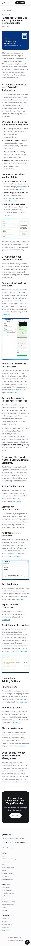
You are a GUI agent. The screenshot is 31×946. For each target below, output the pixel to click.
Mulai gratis (20, 2)
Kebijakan (4, 921)
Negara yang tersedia (8, 904)
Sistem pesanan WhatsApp (9, 859)
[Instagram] (7, 847)
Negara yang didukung (8, 901)
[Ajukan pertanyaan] (27, 942)
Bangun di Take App (7, 873)
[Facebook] (3, 847)
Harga (3, 864)
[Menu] (27, 2)
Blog (3, 899)
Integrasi (4, 870)
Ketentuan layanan (7, 924)
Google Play (21, 842)
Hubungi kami (5, 930)
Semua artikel (8, 10)
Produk (4, 856)
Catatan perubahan (7, 879)
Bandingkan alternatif (8, 893)
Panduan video (6, 896)
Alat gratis (4, 910)
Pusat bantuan (6, 887)
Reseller (4, 907)
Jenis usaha (5, 862)
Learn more (19, 189)
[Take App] (6, 3)
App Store (8, 842)
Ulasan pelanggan (7, 890)
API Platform (5, 876)
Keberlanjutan (5, 927)
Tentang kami (5, 918)
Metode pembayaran (8, 867)
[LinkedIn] (11, 847)
